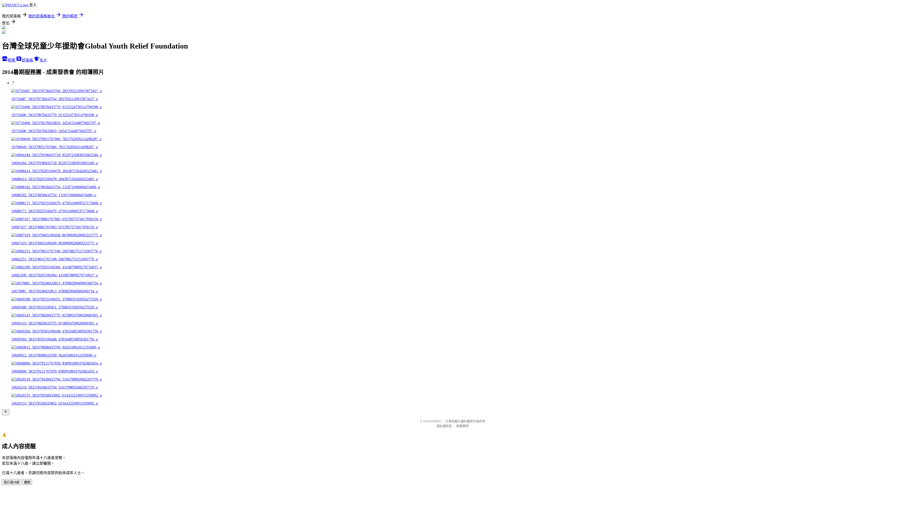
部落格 (28, 60)
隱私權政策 (444, 426)
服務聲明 (462, 426)
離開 (27, 482)
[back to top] (5, 412)
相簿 (12, 60)
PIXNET (435, 421)
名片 (43, 60)
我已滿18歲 (11, 482)
